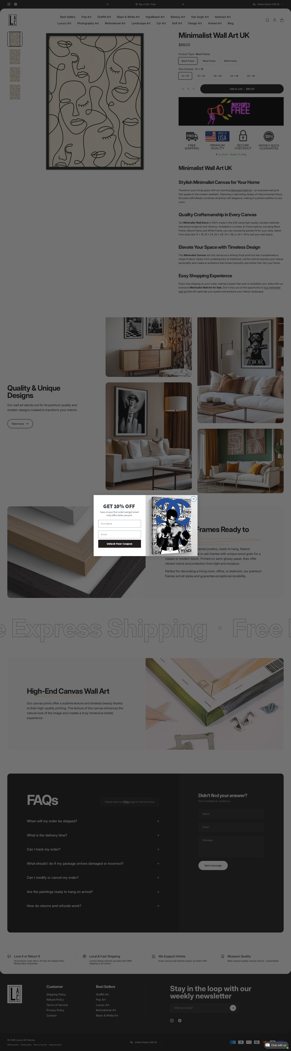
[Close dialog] (193, 499)
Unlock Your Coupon (119, 543)
